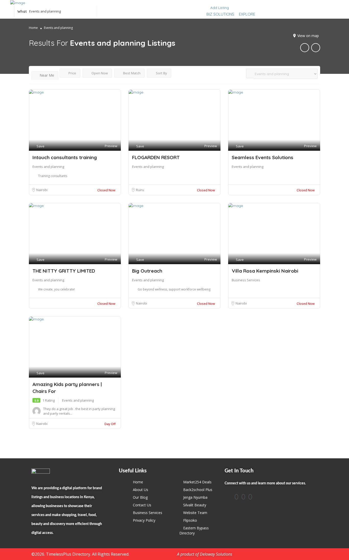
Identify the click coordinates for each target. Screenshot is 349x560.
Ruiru (140, 190)
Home (33, 28)
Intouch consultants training (64, 157)
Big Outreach (147, 271)
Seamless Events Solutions (262, 157)
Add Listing (219, 7)
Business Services (246, 280)
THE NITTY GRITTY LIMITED (63, 271)
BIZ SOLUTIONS (220, 14)
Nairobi (42, 190)
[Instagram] (243, 496)
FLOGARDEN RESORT (156, 157)
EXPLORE (247, 14)
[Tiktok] (250, 496)
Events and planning (48, 166)
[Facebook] (236, 496)
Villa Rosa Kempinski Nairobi (265, 271)
